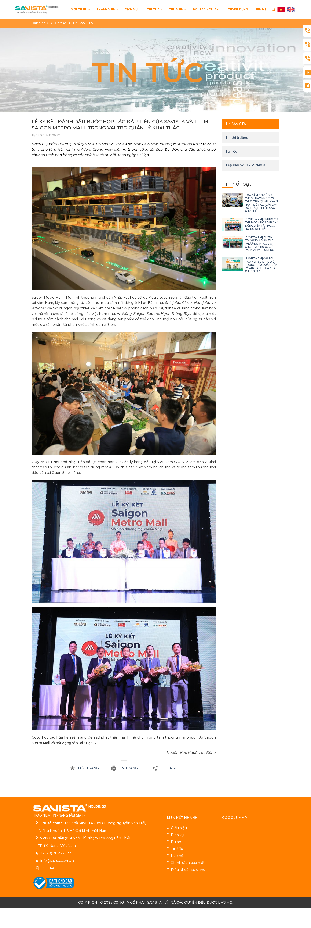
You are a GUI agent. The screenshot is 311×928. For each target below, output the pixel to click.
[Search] (273, 9)
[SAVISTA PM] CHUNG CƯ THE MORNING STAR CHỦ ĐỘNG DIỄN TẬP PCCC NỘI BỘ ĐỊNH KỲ (261, 224)
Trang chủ (39, 23)
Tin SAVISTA (82, 23)
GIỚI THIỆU (78, 9)
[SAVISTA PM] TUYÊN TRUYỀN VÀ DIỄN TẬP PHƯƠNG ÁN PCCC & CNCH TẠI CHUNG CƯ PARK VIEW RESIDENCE (260, 244)
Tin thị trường (236, 138)
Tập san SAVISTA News (245, 165)
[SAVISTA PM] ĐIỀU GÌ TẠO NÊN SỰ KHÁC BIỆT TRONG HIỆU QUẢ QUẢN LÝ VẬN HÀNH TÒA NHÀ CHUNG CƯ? (261, 265)
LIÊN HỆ (260, 9)
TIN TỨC (153, 9)
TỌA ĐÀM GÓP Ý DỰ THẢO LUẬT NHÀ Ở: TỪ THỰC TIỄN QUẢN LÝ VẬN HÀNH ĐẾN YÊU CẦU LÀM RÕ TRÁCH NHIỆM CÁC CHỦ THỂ (261, 203)
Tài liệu (231, 151)
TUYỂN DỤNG (238, 9)
